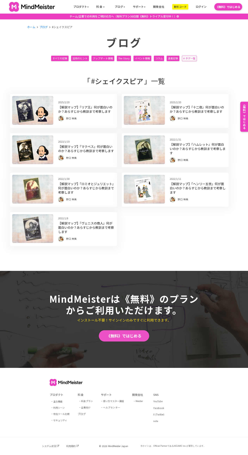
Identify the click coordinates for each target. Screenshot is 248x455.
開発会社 (158, 7)
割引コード (180, 7)
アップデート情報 (103, 58)
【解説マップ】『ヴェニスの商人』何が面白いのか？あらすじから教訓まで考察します (86, 227)
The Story (124, 58)
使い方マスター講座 (113, 401)
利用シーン (59, 407)
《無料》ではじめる (124, 336)
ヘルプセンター (111, 407)
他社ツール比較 (61, 413)
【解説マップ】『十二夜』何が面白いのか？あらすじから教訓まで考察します (197, 109)
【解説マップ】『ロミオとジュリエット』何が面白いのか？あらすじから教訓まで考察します (86, 188)
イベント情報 (142, 58)
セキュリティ (60, 420)
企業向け (85, 407)
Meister (139, 401)
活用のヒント (80, 58)
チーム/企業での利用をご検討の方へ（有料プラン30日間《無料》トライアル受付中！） (123, 16)
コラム (159, 58)
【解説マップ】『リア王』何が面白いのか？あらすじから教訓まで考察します (85, 109)
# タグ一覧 (189, 58)
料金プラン (87, 401)
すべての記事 (60, 58)
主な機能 (58, 401)
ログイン (201, 7)
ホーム (31, 27)
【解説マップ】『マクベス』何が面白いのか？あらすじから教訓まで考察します (86, 148)
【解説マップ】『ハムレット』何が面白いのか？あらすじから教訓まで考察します (198, 148)
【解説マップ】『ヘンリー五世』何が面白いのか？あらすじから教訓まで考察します (198, 188)
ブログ (44, 27)
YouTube (158, 401)
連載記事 (173, 58)
